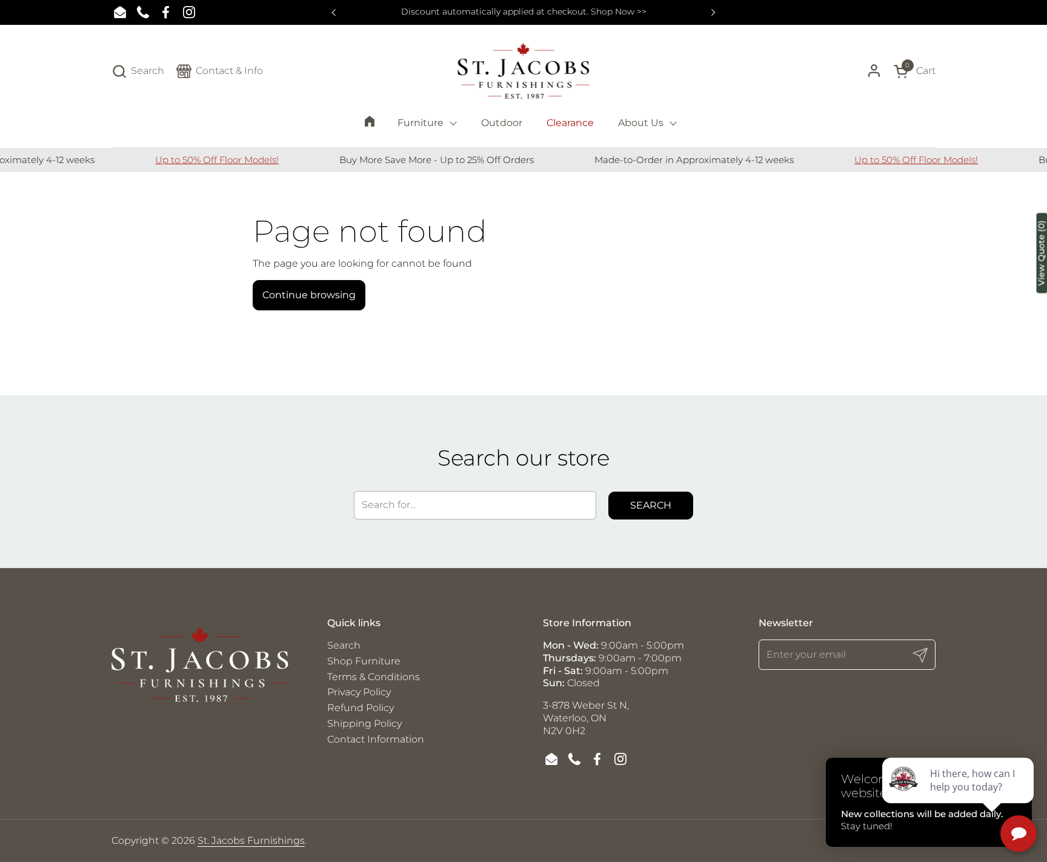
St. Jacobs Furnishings (251, 840)
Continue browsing (309, 295)
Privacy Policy (359, 692)
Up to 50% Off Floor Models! (205, 159)
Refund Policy (360, 707)
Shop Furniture (364, 661)
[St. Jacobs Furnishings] (524, 71)
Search (650, 505)
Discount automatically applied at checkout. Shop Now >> (523, 11)
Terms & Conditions (373, 677)
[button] (137, 71)
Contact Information (375, 739)
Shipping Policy (364, 723)
